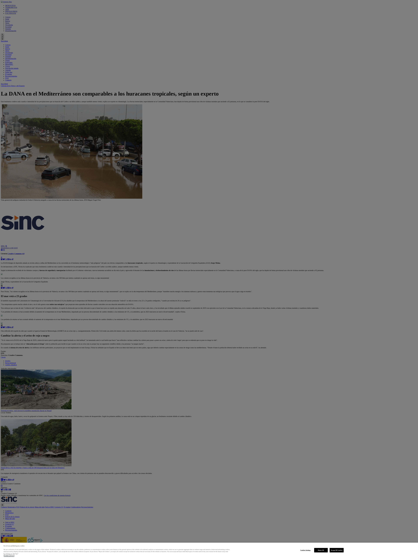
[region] (209, 550)
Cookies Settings (305, 550)
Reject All (321, 550)
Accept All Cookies (336, 550)
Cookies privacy (9, 556)
